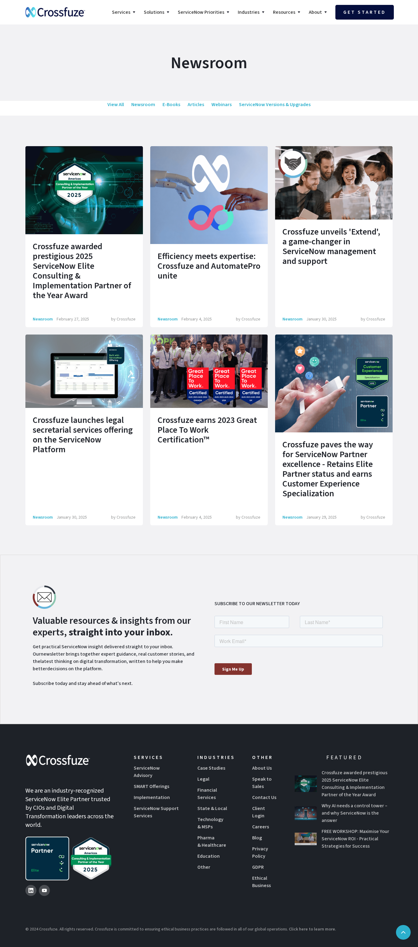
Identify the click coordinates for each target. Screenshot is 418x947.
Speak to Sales (262, 783)
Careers (260, 826)
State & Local (212, 808)
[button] (124, 12)
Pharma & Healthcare (211, 841)
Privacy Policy (260, 852)
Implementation (152, 797)
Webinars (221, 104)
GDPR (258, 867)
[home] (55, 12)
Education (208, 856)
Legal (203, 779)
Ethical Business (261, 882)
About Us (262, 768)
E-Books (171, 104)
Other (203, 867)
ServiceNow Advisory (147, 772)
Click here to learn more (312, 929)
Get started (364, 12)
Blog (257, 837)
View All (115, 104)
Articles (196, 104)
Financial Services (207, 794)
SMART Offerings (151, 786)
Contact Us (264, 797)
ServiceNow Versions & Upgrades (275, 104)
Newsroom (143, 104)
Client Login (258, 812)
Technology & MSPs (210, 823)
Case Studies (211, 768)
